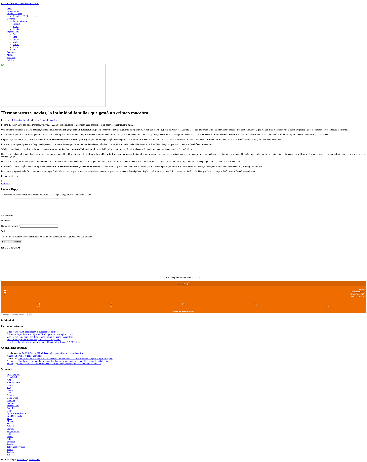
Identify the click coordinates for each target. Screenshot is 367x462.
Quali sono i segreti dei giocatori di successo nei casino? (32, 332)
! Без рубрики (13, 374)
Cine (15, 37)
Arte (15, 34)
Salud (9, 439)
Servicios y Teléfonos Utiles (25, 16)
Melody (10, 363)
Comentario (7, 215)
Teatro (15, 47)
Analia (10, 356)
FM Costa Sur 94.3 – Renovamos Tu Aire (20, 3)
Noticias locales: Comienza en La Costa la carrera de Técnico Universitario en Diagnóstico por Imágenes (65, 358)
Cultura (16, 39)
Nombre (5, 220)
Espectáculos (13, 31)
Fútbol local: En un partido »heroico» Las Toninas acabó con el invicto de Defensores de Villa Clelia (62, 361)
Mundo (10, 55)
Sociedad (11, 441)
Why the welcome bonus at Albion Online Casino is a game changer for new (41, 337)
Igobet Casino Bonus (16, 413)
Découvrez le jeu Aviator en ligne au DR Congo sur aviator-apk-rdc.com (40, 334)
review (10, 436)
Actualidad (12, 377)
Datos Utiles (12, 398)
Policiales (11, 57)
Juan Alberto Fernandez (46, 120)
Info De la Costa (14, 13)
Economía (11, 52)
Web (3, 231)
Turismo (10, 452)
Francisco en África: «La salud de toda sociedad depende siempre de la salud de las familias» (59, 363)
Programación (13, 11)
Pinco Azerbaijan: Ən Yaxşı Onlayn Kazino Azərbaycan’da (33, 339)
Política (10, 60)
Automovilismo (20, 21)
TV (14, 49)
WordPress (22, 459)
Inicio (9, 8)
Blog (9, 387)
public (9, 434)
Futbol (15, 26)
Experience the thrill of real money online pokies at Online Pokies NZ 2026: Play (43, 342)
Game (9, 411)
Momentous (34, 459)
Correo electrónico (10, 226)
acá (199, 277)
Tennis (16, 29)
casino (10, 390)
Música (16, 44)
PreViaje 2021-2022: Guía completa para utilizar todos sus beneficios (53, 353)
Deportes (11, 18)
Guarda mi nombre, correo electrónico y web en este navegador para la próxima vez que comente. (49, 236)
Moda (15, 42)
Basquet (16, 24)
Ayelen (10, 361)
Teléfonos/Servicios (16, 447)
